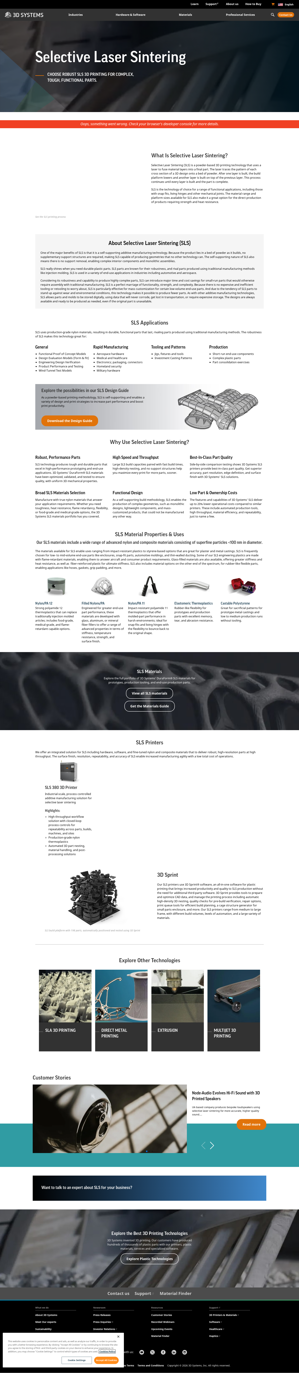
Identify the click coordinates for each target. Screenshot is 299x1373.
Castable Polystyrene (235, 603)
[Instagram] (184, 1352)
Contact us (118, 1293)
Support (211, 4)
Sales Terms (127, 1365)
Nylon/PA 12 (43, 603)
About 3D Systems (46, 1315)
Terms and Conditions (151, 1365)
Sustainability (43, 1329)
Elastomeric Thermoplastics (193, 603)
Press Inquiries (102, 1322)
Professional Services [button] (240, 15)
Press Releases (102, 1315)
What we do (42, 1307)
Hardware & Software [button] (130, 15)
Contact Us (285, 14)
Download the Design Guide (69, 421)
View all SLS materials (149, 693)
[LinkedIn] (174, 1352)
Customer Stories (161, 1315)
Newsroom (99, 1307)
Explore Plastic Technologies (149, 1259)
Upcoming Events (161, 1329)
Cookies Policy (107, 1351)
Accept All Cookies (106, 1360)
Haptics (213, 1336)
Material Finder (176, 1293)
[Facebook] (163, 1352)
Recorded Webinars (162, 1322)
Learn (195, 4)
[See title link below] (56, 586)
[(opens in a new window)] (273, 4)
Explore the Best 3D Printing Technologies (149, 1233)
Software (214, 1322)
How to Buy (253, 4)
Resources (157, 1307)
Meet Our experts (45, 1322)
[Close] (118, 1336)
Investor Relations (104, 1329)
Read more (251, 1124)
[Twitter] (152, 1352)
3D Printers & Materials (223, 1315)
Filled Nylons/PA (93, 603)
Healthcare (215, 1329)
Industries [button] (76, 15)
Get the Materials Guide (149, 706)
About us (232, 4)
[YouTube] (141, 1352)
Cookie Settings (77, 1360)
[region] (63, 1350)
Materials (185, 15)
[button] (212, 1145)
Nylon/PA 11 (136, 603)
